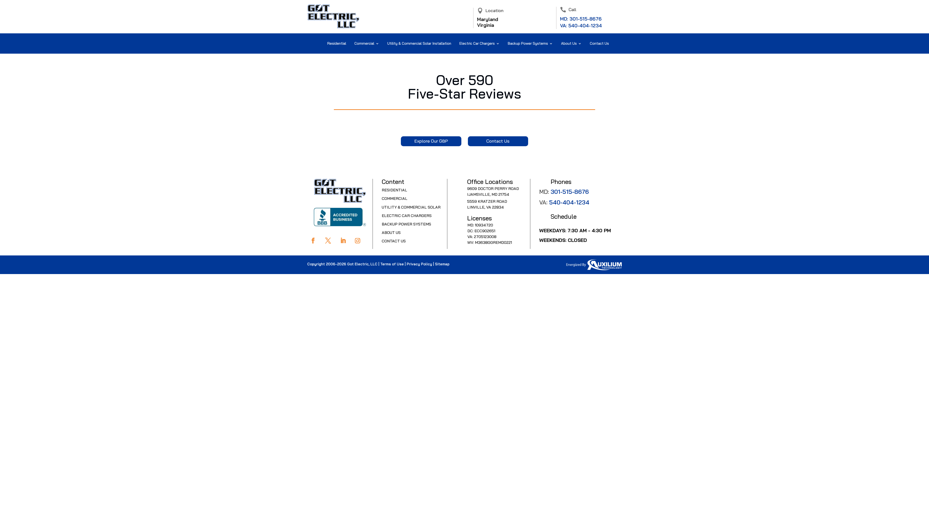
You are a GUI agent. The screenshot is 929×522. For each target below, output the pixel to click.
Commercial (364, 44)
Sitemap (442, 264)
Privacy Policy (419, 264)
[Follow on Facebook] (313, 240)
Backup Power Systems (406, 224)
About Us (391, 232)
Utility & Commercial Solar (411, 207)
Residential (336, 44)
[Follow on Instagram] (357, 240)
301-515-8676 (585, 19)
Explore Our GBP (431, 141)
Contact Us (599, 44)
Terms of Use (392, 264)
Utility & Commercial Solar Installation (419, 44)
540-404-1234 (585, 25)
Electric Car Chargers (477, 44)
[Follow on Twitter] (328, 240)
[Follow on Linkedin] (343, 240)
